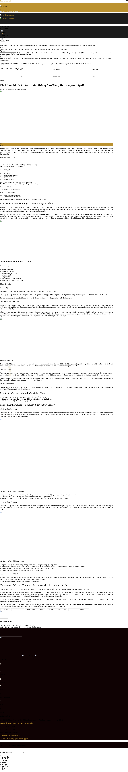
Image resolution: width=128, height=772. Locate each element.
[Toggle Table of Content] (1, 162)
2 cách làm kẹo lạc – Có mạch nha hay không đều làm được (20, 627)
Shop (4, 762)
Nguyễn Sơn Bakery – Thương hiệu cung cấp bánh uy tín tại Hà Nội (24, 199)
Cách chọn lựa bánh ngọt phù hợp (11, 49)
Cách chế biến (8, 171)
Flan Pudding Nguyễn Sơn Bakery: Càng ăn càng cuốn (18, 45)
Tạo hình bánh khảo (9, 176)
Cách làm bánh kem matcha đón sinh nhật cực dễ (17, 625)
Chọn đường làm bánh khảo (11, 175)
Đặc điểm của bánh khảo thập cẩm (12, 195)
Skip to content (5, 1)
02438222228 (17, 6)
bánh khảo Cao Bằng (35, 609)
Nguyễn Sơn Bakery (21, 89)
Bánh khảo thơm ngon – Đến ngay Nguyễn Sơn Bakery (20, 184)
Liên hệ (4, 768)
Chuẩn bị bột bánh (8, 173)
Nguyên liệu (6, 169)
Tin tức (2, 80)
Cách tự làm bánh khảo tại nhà (13, 166)
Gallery (4, 761)
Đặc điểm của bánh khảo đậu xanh (12, 189)
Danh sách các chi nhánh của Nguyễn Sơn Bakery (17, 723)
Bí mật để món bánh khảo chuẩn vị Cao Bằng (17, 182)
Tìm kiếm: (2, 48)
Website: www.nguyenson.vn (10, 735)
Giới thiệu (5, 28)
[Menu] (0, 22)
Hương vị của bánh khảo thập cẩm (12, 196)
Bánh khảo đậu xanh (9, 187)
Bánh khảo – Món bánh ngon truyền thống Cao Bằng (20, 165)
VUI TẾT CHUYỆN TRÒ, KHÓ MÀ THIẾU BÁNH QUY (17, 64)
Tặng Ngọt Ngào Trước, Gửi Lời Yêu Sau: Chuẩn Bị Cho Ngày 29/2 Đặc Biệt (25, 58)
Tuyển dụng (6, 36)
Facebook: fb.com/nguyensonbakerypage (14, 739)
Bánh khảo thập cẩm (9, 192)
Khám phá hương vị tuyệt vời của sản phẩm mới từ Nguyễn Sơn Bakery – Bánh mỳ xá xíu (31, 53)
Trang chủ (5, 26)
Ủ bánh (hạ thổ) (7, 178)
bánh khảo (18, 609)
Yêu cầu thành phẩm (9, 179)
